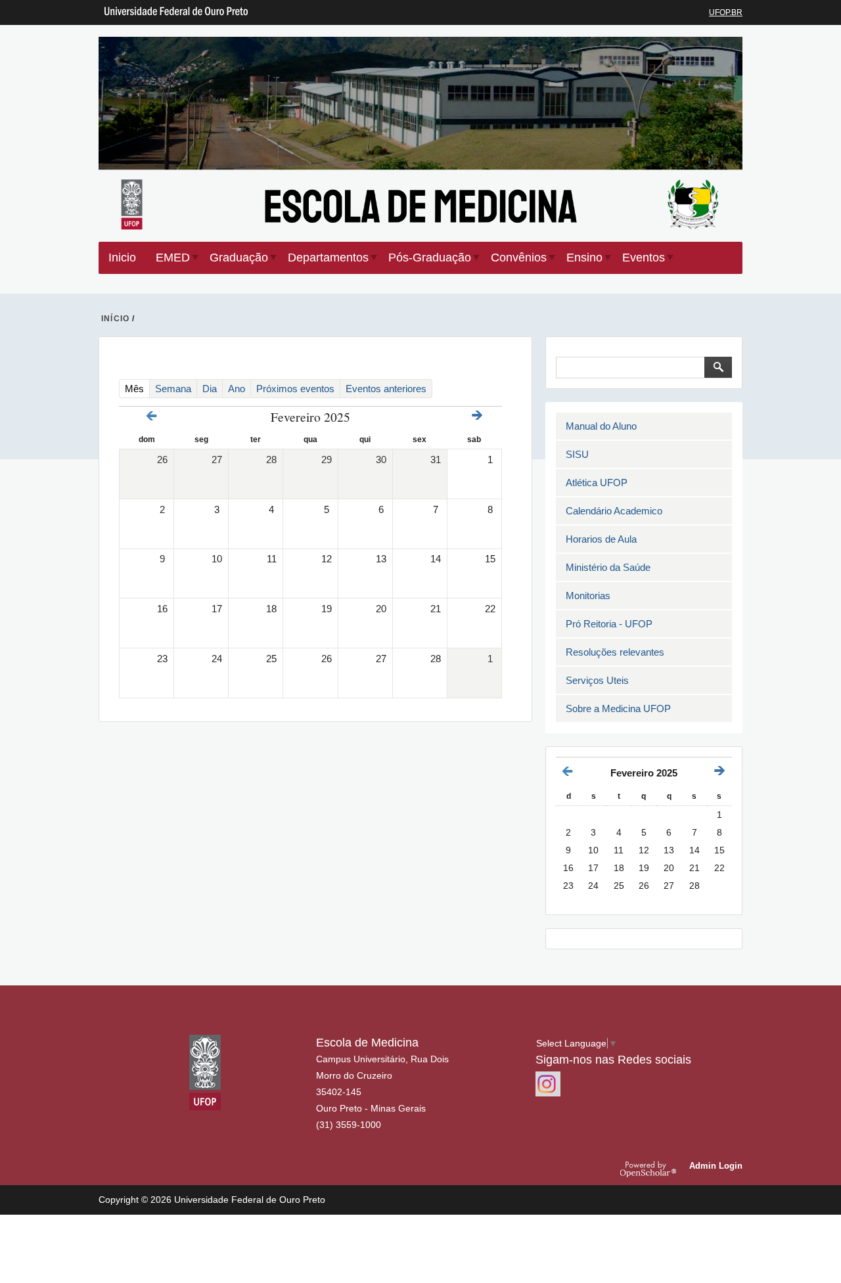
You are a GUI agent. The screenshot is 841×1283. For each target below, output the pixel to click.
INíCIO (115, 318)
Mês (137, 388)
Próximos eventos (295, 388)
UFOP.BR (725, 12)
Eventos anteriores (386, 388)
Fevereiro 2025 (643, 772)
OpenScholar (649, 1168)
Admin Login (715, 1166)
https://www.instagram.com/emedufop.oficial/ (547, 1083)
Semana (173, 388)
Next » (477, 415)
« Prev (152, 415)
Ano (236, 388)
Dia (209, 388)
